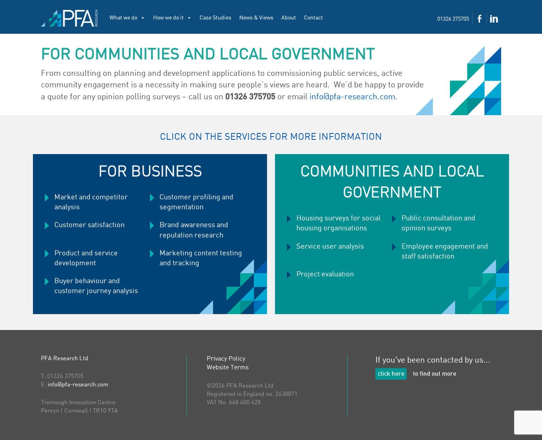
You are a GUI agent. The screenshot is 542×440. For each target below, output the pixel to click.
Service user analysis (330, 246)
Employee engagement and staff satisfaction (445, 251)
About (288, 18)
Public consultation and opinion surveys (438, 223)
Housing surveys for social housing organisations (338, 223)
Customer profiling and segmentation (196, 202)
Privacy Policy (226, 359)
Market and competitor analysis (91, 202)
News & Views (256, 18)
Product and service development (86, 258)
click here (391, 374)
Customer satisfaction (89, 225)
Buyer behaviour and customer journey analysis (96, 286)
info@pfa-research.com (352, 97)
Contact (313, 18)
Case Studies (215, 18)
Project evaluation (325, 274)
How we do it (168, 18)
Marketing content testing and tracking (201, 258)
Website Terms (228, 368)
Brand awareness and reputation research (194, 230)
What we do (123, 18)
